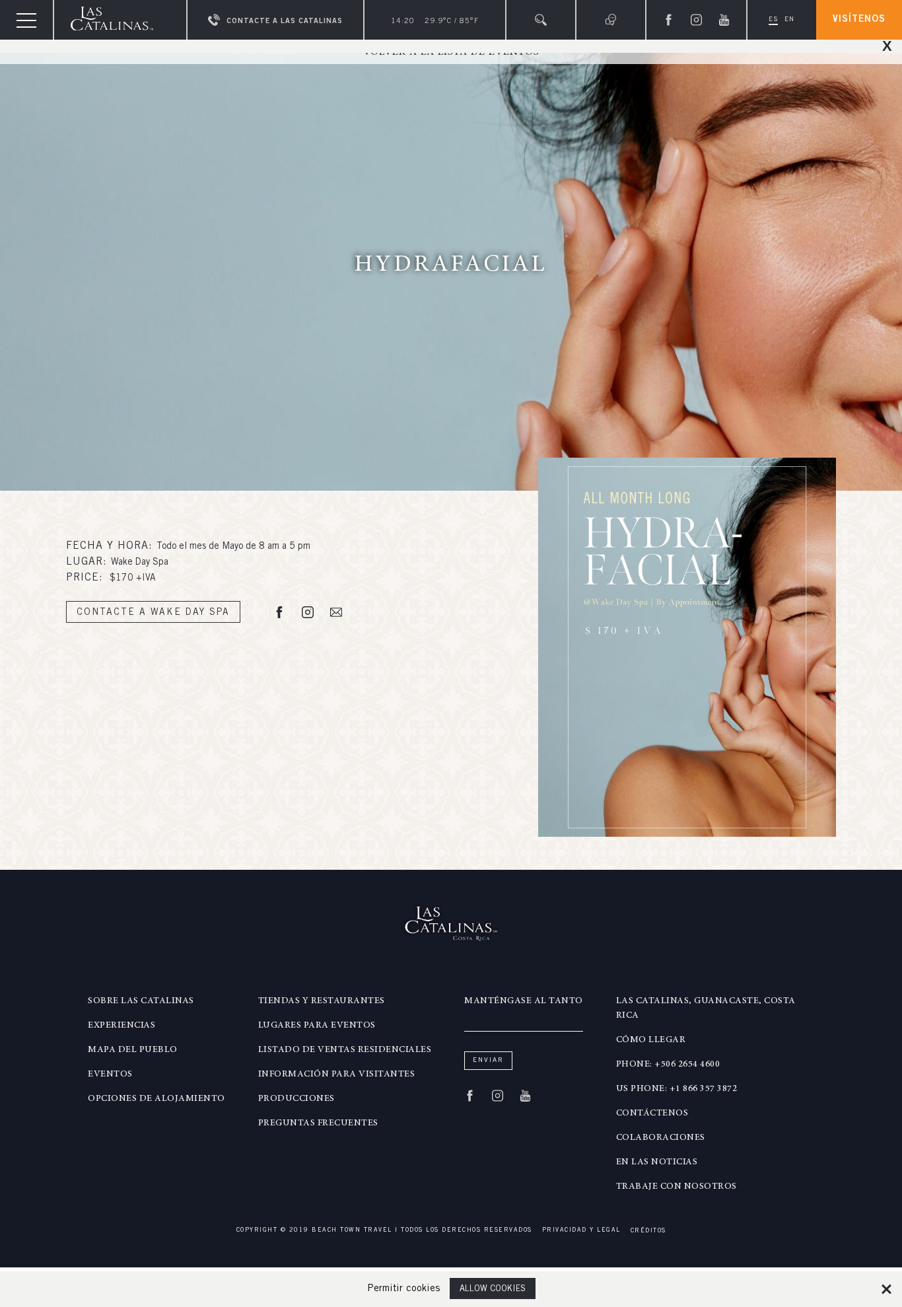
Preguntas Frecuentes (318, 1123)
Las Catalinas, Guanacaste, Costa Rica (706, 1008)
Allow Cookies (493, 1289)
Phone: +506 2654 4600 (668, 1064)
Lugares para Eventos (317, 1025)
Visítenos (859, 19)
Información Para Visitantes (336, 1074)
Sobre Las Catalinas (141, 1001)
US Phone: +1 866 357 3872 (677, 1089)
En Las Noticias (657, 1162)
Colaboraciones (660, 1138)
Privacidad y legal (581, 1231)
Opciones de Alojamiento (156, 1099)
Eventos (110, 1074)
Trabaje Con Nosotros (676, 1186)
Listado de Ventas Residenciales (345, 1050)
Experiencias (121, 1025)
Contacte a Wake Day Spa (153, 613)
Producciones (296, 1099)
